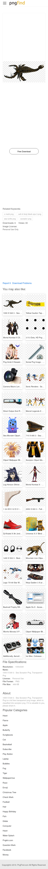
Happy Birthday (9, 811)
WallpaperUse (9, 777)
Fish (4, 816)
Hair (4, 806)
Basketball (7, 744)
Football (6, 801)
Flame (5, 720)
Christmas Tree (9, 792)
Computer (7, 825)
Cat (4, 739)
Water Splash (8, 835)
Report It (7, 283)
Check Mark (8, 797)
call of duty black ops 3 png (29, 214)
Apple (5, 725)
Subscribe (7, 749)
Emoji (5, 787)
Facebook (7, 849)
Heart (5, 715)
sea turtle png (10, 218)
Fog (4, 768)
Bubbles (6, 763)
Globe (5, 821)
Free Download (24, 151)
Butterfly (6, 729)
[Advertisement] (24, 37)
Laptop (6, 758)
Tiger (5, 773)
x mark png (9, 214)
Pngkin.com (8, 840)
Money (6, 854)
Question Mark (9, 845)
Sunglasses (8, 734)
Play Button (8, 753)
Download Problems (22, 283)
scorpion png (25, 218)
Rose (5, 782)
